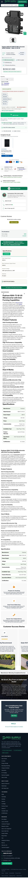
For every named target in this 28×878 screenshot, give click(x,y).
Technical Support (5, 847)
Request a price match (15, 244)
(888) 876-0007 (8, 200)
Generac (3, 801)
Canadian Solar (5, 810)
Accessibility (11, 873)
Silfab (3, 794)
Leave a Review (5, 821)
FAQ (2, 838)
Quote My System (22, 1)
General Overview (5, 292)
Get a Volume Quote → (21, 107)
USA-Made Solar (5, 788)
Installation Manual (7, 99)
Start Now (14, 715)
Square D (3, 808)
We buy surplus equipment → (8, 110)
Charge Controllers (5, 767)
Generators (4, 770)
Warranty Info (4, 845)
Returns (3, 842)
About (3, 873)
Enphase (3, 799)
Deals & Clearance (5, 783)
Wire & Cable (4, 777)
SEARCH (21, 5)
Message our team (7, 860)
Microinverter (19, 302)
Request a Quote (5, 826)
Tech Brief (5, 101)
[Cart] (26, 5)
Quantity (3, 76)
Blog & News (4, 835)
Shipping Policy (12, 875)
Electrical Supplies (5, 775)
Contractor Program (6, 823)
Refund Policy (19, 875)
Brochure (5, 94)
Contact (6, 873)
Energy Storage (5, 763)
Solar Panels (4, 758)
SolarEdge (4, 796)
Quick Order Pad (5, 831)
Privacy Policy (18, 873)
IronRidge (4, 803)
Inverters (3, 760)
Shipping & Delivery (6, 840)
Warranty (5, 103)
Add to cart (7, 155)
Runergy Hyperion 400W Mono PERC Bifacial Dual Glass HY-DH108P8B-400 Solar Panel (6, 151)
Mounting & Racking (6, 765)
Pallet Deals (4, 785)
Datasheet (5, 96)
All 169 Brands (4, 813)
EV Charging (4, 772)
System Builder (5, 833)
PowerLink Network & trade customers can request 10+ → (13, 91)
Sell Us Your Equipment (6, 828)
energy (20, 304)
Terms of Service (5, 875)
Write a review (14, 222)
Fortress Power (5, 806)
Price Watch (4, 819)
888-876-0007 (22, 169)
